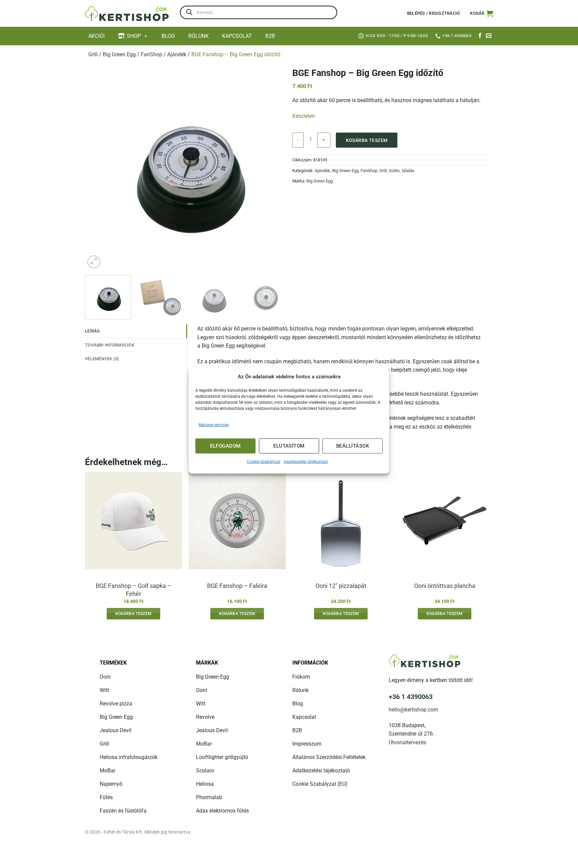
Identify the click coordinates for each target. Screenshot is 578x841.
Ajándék (176, 54)
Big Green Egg (119, 54)
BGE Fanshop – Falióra (237, 585)
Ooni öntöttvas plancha (444, 585)
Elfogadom (225, 446)
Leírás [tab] (92, 330)
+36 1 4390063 (410, 697)
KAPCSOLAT (237, 36)
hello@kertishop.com (413, 709)
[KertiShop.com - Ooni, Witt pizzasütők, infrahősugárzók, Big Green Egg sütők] (127, 13)
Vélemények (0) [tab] (102, 358)
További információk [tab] (109, 345)
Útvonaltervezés (407, 742)
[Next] (277, 167)
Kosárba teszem (367, 140)
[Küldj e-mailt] (488, 36)
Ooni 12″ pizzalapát (340, 585)
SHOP (134, 36)
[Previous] (97, 167)
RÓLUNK (198, 36)
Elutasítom (289, 446)
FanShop (151, 54)
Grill (93, 54)
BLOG (168, 36)
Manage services (214, 424)
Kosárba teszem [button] (133, 613)
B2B (270, 36)
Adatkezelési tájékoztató (306, 461)
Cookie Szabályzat (263, 461)
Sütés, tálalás (401, 170)
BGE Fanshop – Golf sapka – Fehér (133, 589)
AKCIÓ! (96, 36)
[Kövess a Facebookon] (480, 36)
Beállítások (352, 446)
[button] (481, 13)
